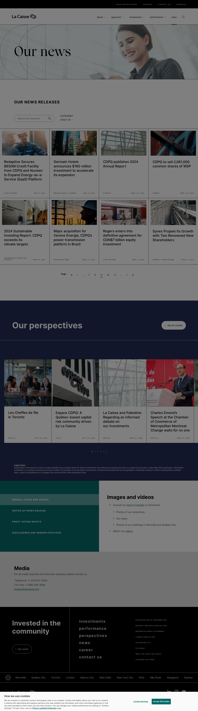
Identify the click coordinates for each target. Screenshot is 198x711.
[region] (99, 701)
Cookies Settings (140, 701)
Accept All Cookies (161, 701)
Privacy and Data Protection (44, 708)
